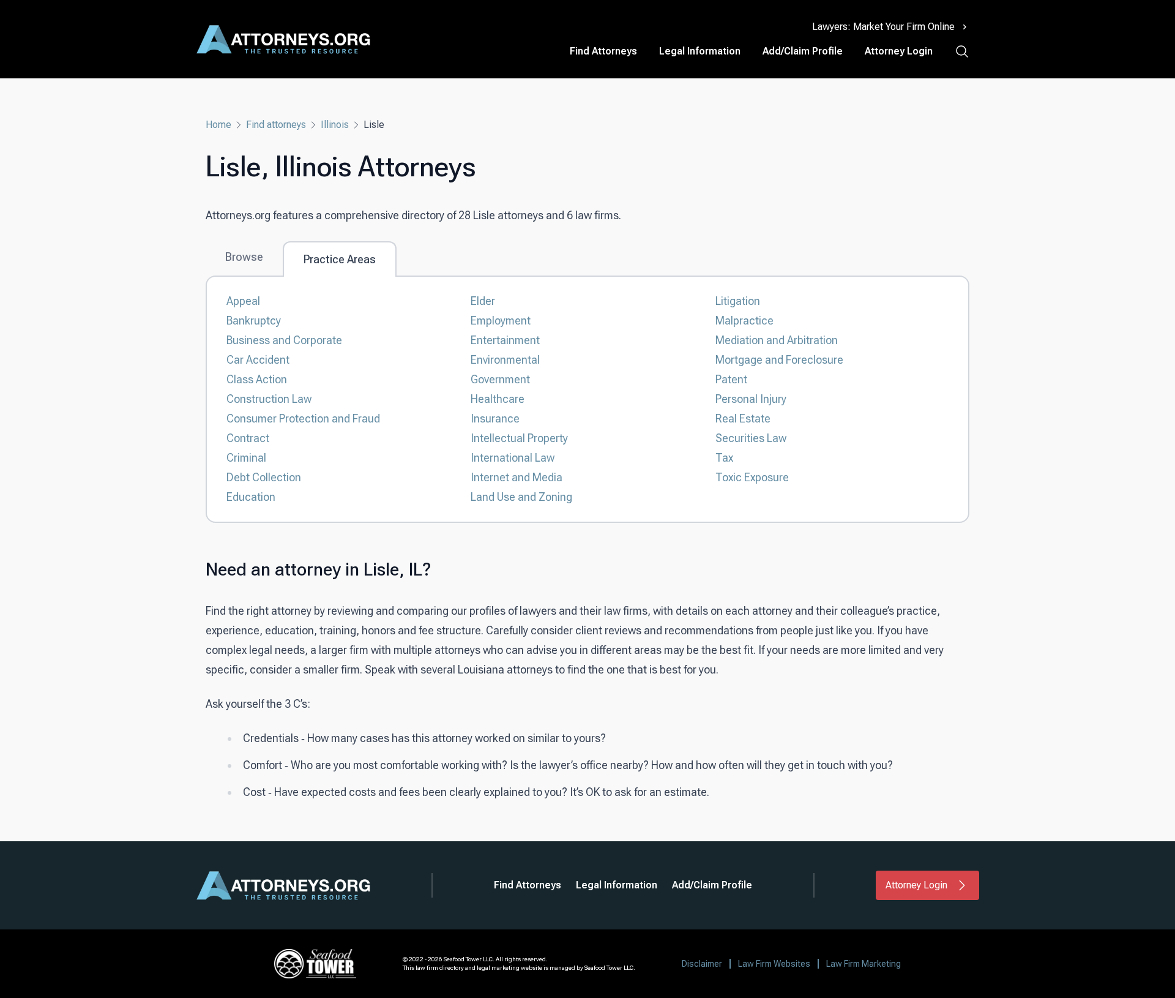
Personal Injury (750, 398)
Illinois (335, 124)
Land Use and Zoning (521, 496)
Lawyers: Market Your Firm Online (883, 26)
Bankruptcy (253, 320)
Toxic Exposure (752, 477)
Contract (247, 438)
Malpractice (744, 320)
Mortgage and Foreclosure (779, 359)
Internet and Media (516, 477)
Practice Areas (340, 259)
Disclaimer (702, 964)
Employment (501, 320)
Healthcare (497, 398)
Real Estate (742, 418)
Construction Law (268, 398)
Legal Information (699, 51)
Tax (724, 457)
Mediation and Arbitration (776, 340)
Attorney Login (899, 51)
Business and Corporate (284, 340)
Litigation (737, 301)
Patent (731, 379)
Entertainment (505, 340)
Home (218, 124)
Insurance (495, 418)
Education (250, 496)
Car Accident (257, 359)
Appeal (243, 301)
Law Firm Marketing (863, 964)
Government (500, 379)
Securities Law (750, 438)
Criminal (246, 457)
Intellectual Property (519, 438)
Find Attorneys (603, 51)
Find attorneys (276, 124)
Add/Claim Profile (803, 51)
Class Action (256, 379)
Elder (483, 301)
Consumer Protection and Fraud (303, 418)
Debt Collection (263, 477)
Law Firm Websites (774, 964)
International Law (512, 457)
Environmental (505, 359)
